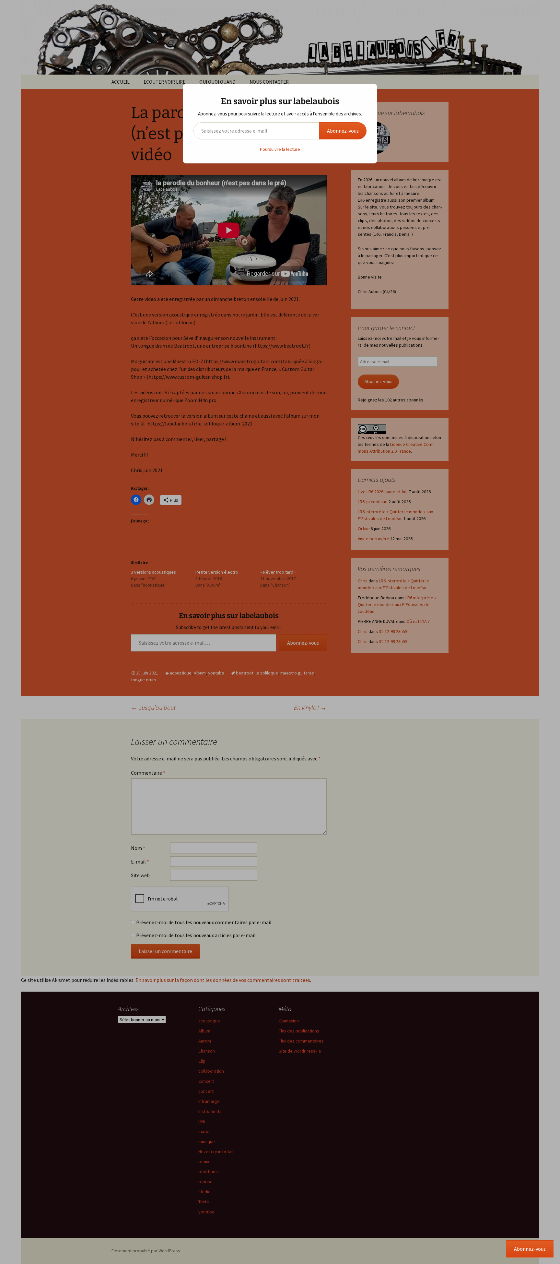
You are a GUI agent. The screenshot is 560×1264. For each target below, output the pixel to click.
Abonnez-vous (343, 130)
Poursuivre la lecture (280, 149)
